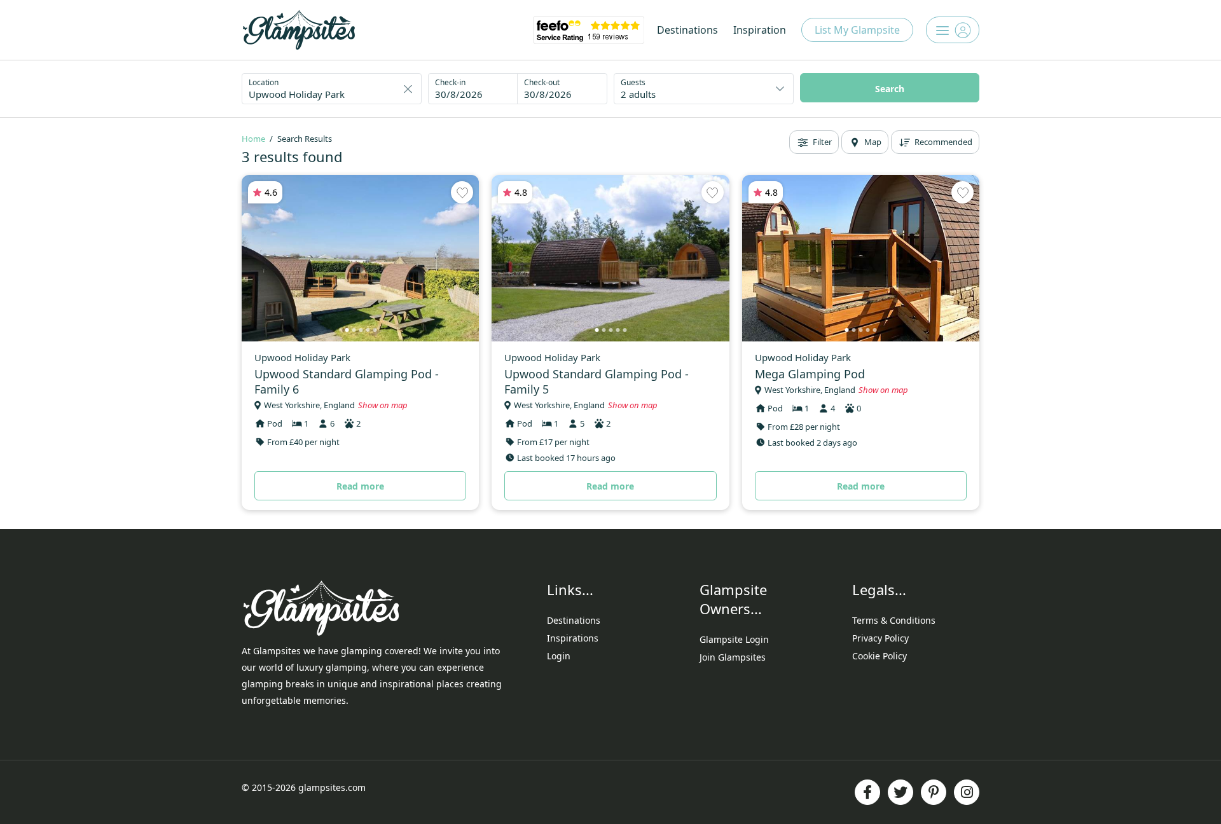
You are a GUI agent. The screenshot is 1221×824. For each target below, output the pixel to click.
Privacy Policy (880, 638)
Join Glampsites (733, 657)
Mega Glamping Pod (810, 373)
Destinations (687, 30)
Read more (360, 486)
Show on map (383, 405)
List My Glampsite (857, 30)
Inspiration (759, 30)
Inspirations (572, 638)
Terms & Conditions (893, 620)
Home (253, 138)
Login (558, 656)
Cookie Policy (879, 656)
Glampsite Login (734, 639)
